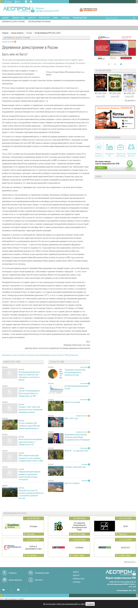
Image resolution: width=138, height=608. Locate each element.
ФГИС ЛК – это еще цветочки (76, 450)
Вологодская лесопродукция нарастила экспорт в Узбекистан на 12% (30, 442)
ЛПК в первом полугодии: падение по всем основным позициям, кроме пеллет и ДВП (31, 458)
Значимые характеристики (75, 467)
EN (19, 1)
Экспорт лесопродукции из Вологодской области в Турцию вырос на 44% (29, 393)
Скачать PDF (100, 96)
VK (26, 1)
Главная (5, 17)
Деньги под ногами (72, 402)
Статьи (29, 32)
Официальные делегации (131, 155)
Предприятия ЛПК (109, 155)
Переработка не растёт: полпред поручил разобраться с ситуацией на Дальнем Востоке (31, 494)
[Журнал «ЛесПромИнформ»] (33, 9)
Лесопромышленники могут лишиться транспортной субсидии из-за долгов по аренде (29, 376)
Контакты (39, 579)
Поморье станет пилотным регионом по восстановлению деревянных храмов (31, 409)
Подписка (13, 572)
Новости (31, 17)
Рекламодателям (80, 17)
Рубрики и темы (18, 17)
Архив (55, 17)
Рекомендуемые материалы (39, 21)
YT (18, 589)
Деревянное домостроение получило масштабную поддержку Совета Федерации (77, 437)
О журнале (65, 17)
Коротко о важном (72, 483)
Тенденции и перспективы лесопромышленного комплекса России (75, 372)
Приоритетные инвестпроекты (120, 155)
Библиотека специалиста (99, 155)
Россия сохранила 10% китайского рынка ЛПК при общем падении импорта (29, 425)
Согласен (90, 604)
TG (31, 2)
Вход (9, 1)
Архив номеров (17, 32)
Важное (76, 572)
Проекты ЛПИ (44, 17)
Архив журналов (15, 579)
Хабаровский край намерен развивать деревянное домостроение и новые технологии (29, 475)
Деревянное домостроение (13, 21)
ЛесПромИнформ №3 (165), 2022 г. (48, 32)
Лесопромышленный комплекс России (77, 387)
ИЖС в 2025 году (71, 418)
